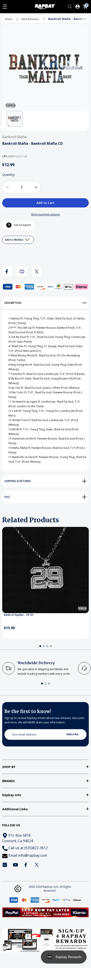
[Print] (22, 271)
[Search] (69, 6)
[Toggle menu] (5, 6)
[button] (14, 118)
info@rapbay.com (32, 855)
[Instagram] (5, 864)
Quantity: (8, 174)
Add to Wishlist (14, 240)
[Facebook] (7, 271)
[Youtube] (15, 864)
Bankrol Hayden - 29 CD (18, 615)
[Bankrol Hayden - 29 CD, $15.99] (45, 570)
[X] (37, 271)
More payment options (45, 214)
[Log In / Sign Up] (77, 6)
